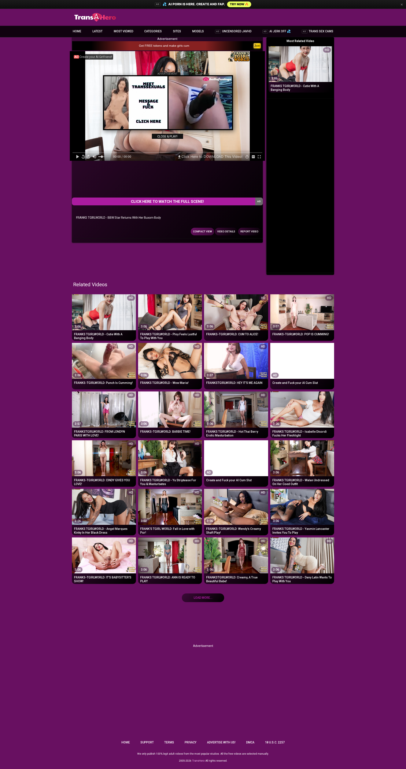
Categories (153, 31)
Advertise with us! (221, 742)
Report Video (249, 231)
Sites (177, 31)
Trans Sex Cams (318, 31)
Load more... (203, 597)
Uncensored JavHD (233, 31)
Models (198, 31)
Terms (169, 742)
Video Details (226, 231)
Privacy (190, 742)
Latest (97, 31)
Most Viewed (123, 31)
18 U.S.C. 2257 (275, 742)
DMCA (250, 742)
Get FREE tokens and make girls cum (164, 45)
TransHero (198, 760)
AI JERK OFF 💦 (277, 31)
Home (77, 31)
